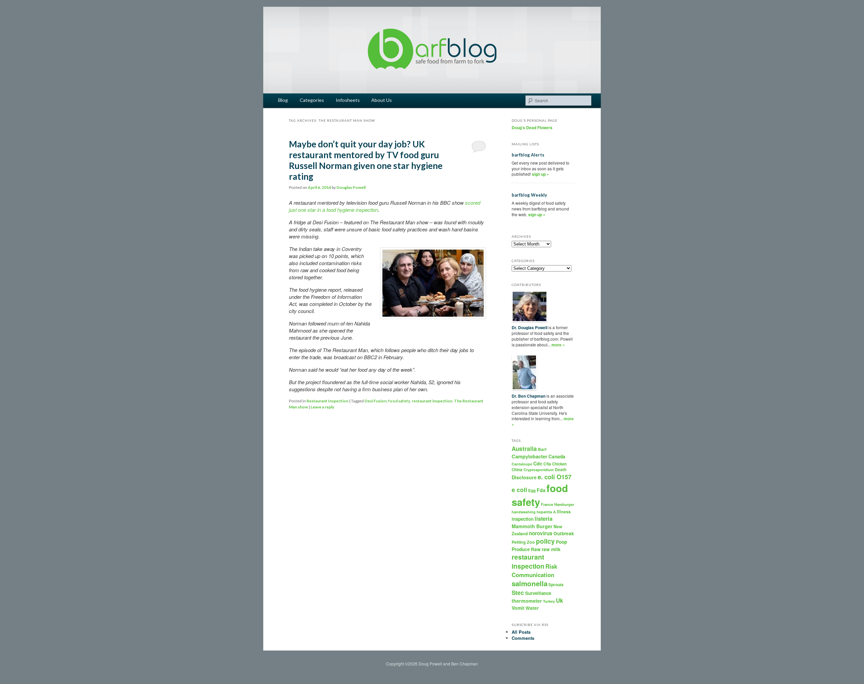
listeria (543, 518)
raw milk (551, 549)
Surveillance (538, 593)
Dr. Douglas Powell (529, 327)
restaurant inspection (432, 400)
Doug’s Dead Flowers (532, 127)
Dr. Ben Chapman (528, 396)
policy (545, 541)
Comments (523, 638)
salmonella (529, 583)
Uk (559, 600)
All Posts (521, 632)
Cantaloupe (522, 463)
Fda (541, 490)
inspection (523, 519)
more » (558, 345)
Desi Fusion (375, 400)
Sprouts (556, 584)
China (517, 470)
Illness (564, 512)
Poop (561, 541)
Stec (518, 593)
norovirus (540, 533)
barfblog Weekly (529, 195)
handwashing (524, 511)
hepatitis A (546, 511)
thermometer (527, 600)
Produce (521, 549)
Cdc (537, 463)
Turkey (549, 601)
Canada (556, 456)
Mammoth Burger (532, 526)
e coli (519, 489)
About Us (381, 100)
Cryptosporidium (538, 469)
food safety (399, 400)
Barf (542, 449)
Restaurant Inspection (327, 400)
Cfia (547, 464)
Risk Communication (534, 570)
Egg (532, 490)
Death (560, 469)
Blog (283, 100)
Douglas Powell (351, 187)
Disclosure (524, 477)
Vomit (518, 607)
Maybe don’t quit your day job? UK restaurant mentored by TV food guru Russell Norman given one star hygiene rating (365, 160)
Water (532, 608)
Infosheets (348, 100)
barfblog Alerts (528, 155)
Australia (524, 449)
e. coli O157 (554, 476)
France (547, 504)
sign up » (540, 174)
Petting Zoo (523, 542)
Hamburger (564, 504)
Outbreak (564, 533)
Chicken (559, 463)
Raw (536, 549)
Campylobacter (529, 456)
